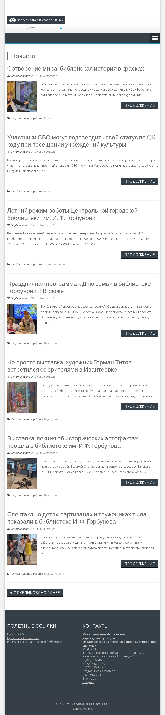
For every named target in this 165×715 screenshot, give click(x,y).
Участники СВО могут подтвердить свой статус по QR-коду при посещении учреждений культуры (82, 140)
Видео (48, 343)
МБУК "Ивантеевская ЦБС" (88, 704)
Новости (49, 118)
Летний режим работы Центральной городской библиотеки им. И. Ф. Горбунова (72, 214)
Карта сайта (82, 709)
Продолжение (139, 105)
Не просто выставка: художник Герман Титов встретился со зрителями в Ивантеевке (69, 365)
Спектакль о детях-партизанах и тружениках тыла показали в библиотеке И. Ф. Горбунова (77, 517)
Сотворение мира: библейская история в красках (75, 68)
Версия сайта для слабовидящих (39, 20)
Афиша (48, 264)
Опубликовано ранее (36, 592)
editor (53, 75)
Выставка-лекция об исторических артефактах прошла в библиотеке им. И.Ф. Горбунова (72, 441)
